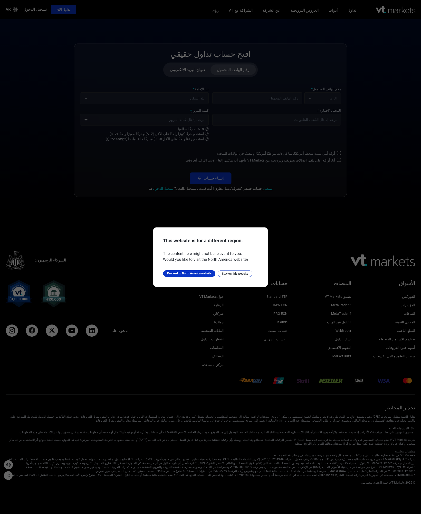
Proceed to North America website (189, 273)
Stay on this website (235, 273)
